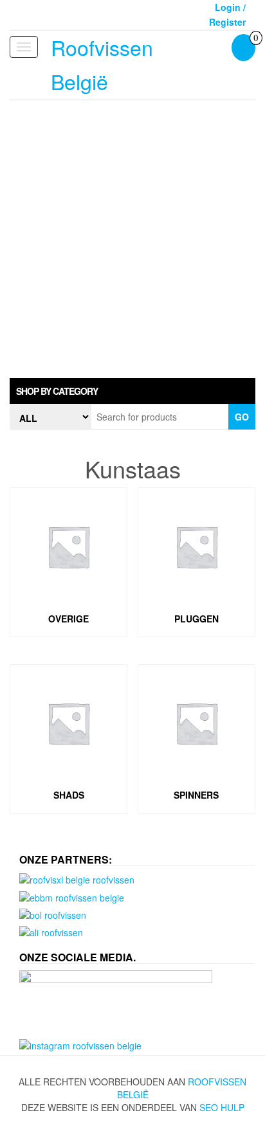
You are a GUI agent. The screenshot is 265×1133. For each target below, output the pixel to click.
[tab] (132, 391)
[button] (132, 391)
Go (242, 416)
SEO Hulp (221, 1107)
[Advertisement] (132, 239)
